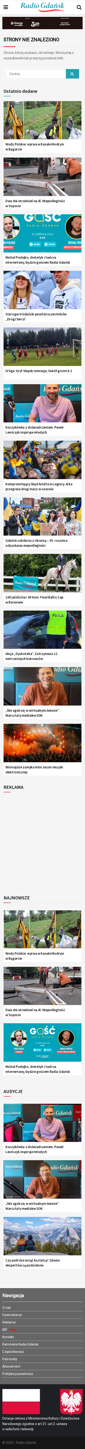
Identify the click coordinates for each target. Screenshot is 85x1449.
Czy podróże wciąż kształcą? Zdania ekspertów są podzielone (32, 1262)
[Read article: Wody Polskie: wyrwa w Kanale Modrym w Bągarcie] (42, 123)
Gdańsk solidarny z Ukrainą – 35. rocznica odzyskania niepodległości (36, 543)
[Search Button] (79, 7)
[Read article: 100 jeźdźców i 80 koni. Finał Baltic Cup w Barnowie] (42, 576)
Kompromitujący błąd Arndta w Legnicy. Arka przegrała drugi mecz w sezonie (38, 486)
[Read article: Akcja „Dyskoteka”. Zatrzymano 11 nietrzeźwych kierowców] (42, 632)
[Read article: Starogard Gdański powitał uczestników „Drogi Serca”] (42, 293)
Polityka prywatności (17, 1374)
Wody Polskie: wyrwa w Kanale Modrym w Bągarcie (34, 146)
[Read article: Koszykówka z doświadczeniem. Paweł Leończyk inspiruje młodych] (42, 406)
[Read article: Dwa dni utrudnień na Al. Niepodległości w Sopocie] (42, 179)
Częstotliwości (13, 1352)
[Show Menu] (6, 7)
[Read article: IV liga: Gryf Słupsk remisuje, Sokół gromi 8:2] (42, 349)
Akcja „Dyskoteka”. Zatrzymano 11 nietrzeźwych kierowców (31, 656)
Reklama (9, 1322)
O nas (6, 1307)
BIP (5, 1330)
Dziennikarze (12, 1315)
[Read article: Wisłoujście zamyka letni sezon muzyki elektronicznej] (42, 746)
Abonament (11, 1366)
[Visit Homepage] (42, 7)
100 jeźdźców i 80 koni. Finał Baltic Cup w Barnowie (34, 599)
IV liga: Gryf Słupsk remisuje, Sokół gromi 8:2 (38, 371)
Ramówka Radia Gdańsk (20, 1344)
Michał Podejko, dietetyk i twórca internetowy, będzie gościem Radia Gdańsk (37, 260)
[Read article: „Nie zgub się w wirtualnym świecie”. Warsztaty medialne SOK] (42, 689)
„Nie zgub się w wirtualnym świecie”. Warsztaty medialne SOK (32, 713)
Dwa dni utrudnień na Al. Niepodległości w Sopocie (35, 203)
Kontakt (8, 1337)
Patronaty (9, 1359)
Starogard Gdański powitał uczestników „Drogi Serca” (36, 316)
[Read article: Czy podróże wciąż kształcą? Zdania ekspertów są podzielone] (42, 1239)
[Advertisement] (42, 842)
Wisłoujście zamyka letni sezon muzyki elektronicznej (34, 769)
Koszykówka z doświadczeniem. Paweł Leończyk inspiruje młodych (34, 430)
